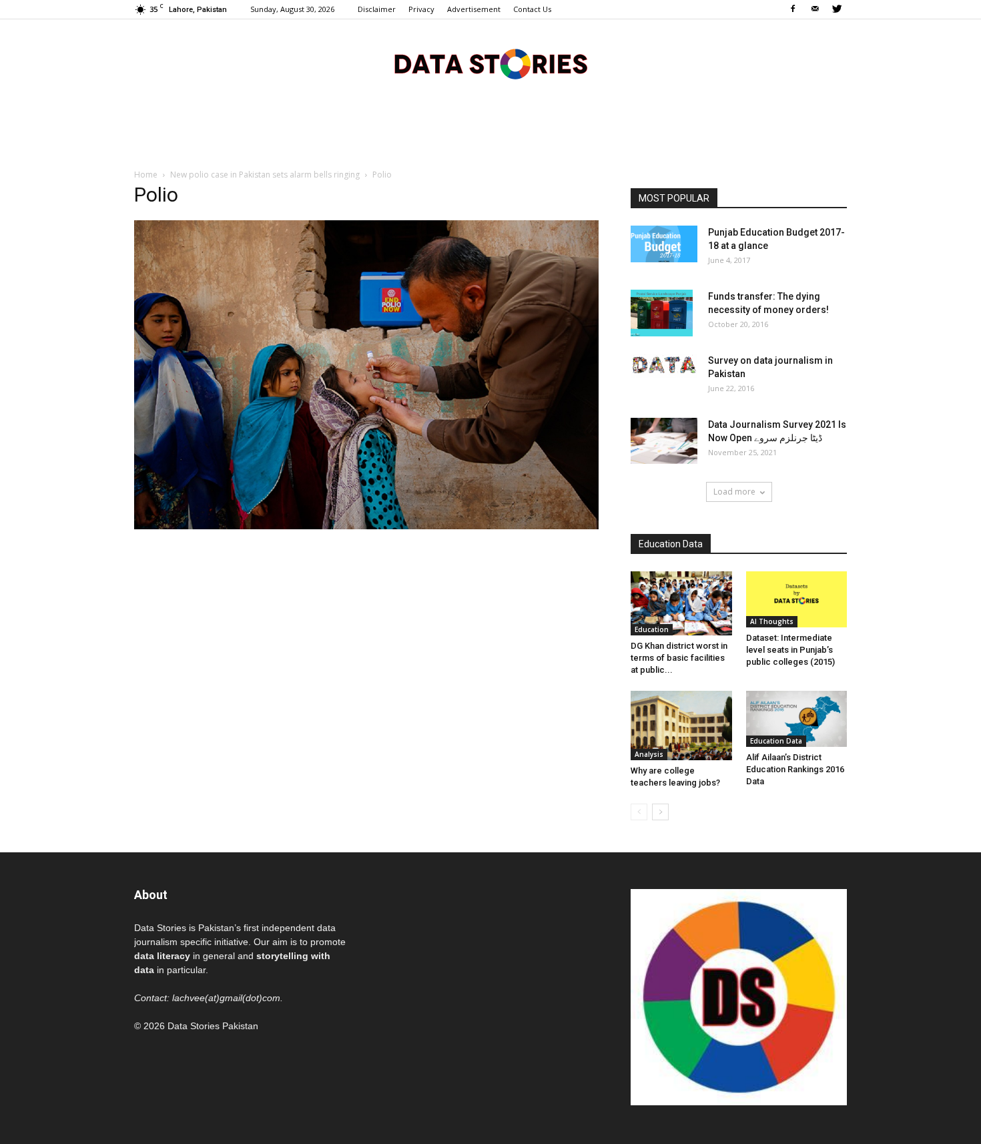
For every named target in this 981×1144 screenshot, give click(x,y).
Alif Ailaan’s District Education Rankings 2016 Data (795, 769)
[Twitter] (837, 9)
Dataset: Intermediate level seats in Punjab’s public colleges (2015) (790, 650)
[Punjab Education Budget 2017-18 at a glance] (664, 244)
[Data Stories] (490, 63)
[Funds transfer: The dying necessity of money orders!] (662, 313)
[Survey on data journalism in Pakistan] (664, 366)
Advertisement (474, 9)
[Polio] (366, 526)
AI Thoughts (771, 621)
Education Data (776, 741)
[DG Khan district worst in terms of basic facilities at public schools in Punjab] (681, 603)
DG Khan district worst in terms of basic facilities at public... (679, 658)
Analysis (649, 754)
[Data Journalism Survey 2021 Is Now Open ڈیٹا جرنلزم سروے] (664, 441)
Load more (734, 491)
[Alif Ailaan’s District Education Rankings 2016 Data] (797, 719)
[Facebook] (793, 9)
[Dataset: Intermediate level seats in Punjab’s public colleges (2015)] (797, 599)
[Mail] (815, 9)
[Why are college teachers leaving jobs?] (681, 725)
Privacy (421, 9)
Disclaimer (377, 9)
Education (652, 629)
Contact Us (532, 9)
